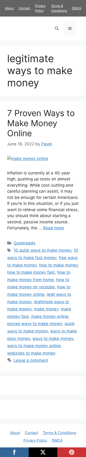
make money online (49, 316)
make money (46, 309)
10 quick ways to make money (42, 250)
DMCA (76, 8)
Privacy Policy (35, 440)
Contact (24, 8)
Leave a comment (31, 360)
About (9, 8)
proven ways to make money (34, 323)
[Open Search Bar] (56, 28)
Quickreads (24, 243)
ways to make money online (34, 345)
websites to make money (31, 353)
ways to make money (52, 338)
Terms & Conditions (59, 432)
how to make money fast (31, 272)
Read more (53, 228)
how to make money (58, 265)
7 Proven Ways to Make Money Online (41, 123)
